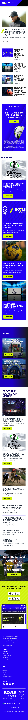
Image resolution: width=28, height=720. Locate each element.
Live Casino (4, 661)
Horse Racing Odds (6, 655)
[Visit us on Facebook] (3, 684)
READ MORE (8, 196)
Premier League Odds (7, 659)
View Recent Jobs (6, 678)
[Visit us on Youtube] (10, 684)
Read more (7, 428)
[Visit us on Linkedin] (13, 684)
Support (4, 668)
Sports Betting (5, 651)
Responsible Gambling (7, 676)
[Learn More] (14, 593)
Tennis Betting (5, 657)
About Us (4, 672)
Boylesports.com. (12, 711)
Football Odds (5, 653)
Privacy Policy (5, 674)
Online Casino (5, 662)
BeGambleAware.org (20, 704)
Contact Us (4, 670)
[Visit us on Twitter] (7, 684)
